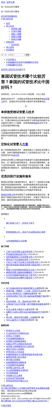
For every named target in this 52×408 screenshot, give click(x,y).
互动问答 (15, 45)
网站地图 (45, 388)
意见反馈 (37, 388)
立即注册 (10, 2)
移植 (35, 123)
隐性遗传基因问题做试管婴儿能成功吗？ (24, 265)
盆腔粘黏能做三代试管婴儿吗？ (20, 257)
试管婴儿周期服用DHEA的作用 (20, 346)
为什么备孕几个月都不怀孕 (18, 320)
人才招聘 (21, 388)
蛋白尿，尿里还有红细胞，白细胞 (21, 317)
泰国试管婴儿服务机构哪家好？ (20, 272)
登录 (3, 2)
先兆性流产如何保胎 (15, 378)
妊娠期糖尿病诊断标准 (16, 362)
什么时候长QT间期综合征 (17, 333)
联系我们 (13, 388)
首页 (8, 23)
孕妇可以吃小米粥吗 (15, 349)
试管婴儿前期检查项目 (16, 341)
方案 (25, 144)
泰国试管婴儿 (7, 195)
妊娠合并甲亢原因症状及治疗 (19, 344)
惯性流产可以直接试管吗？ (18, 259)
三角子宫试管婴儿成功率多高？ (20, 252)
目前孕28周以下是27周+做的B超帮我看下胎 (25, 296)
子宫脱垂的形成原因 (15, 365)
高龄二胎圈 (16, 34)
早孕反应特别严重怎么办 (17, 381)
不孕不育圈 (16, 31)
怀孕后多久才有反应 (15, 352)
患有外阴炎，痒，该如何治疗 (19, 301)
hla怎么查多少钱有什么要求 (18, 309)
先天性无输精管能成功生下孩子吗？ (22, 275)
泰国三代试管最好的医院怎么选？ (21, 270)
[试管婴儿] (7, 19)
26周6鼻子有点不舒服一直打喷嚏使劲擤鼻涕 (25, 304)
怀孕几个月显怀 (13, 336)
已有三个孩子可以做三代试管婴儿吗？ (23, 262)
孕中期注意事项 (13, 360)
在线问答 (10, 42)
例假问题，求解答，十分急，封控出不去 (24, 291)
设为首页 (5, 16)
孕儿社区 (10, 26)
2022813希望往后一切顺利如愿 (19, 293)
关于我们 (5, 388)
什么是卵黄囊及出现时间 (17, 370)
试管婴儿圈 (16, 29)
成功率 (16, 155)
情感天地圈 (16, 39)
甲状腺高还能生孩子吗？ (17, 254)
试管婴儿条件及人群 (15, 368)
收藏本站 (13, 16)
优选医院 (10, 50)
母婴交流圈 (16, 37)
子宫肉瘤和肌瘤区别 (15, 339)
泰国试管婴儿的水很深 (16, 357)
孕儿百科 (10, 47)
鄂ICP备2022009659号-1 (38, 401)
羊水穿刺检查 (12, 373)
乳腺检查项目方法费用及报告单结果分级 (24, 354)
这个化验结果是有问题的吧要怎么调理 (23, 288)
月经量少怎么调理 (14, 376)
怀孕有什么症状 (13, 331)
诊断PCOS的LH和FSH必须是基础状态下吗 (25, 312)
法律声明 (29, 388)
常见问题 (17, 69)
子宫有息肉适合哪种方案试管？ (20, 278)
